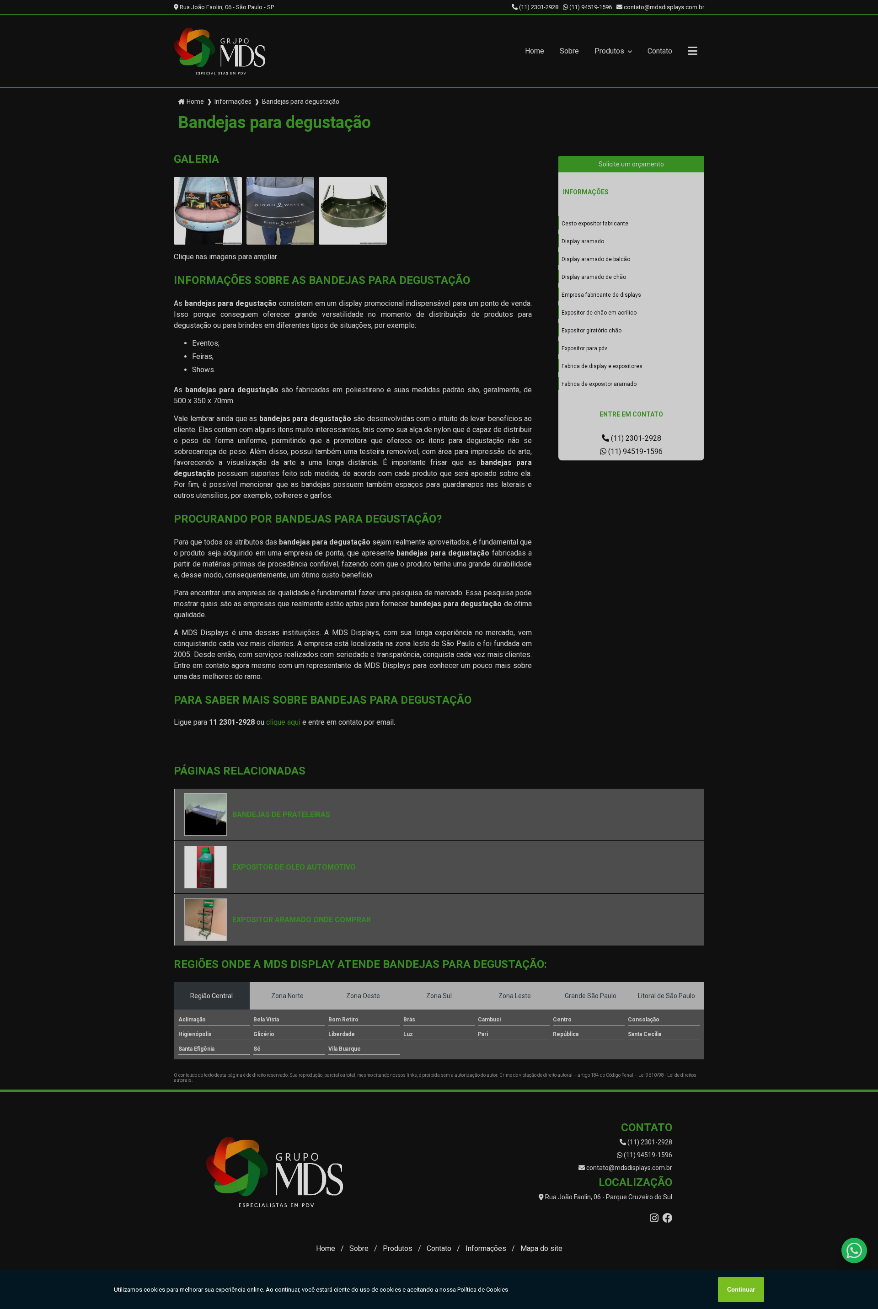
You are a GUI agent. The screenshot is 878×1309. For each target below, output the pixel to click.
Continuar (741, 1289)
